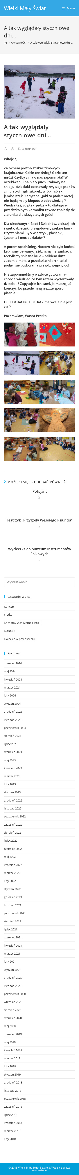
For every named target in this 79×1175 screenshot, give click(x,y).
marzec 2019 (12, 1058)
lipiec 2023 (10, 744)
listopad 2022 (12, 808)
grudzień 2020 (13, 978)
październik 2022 (15, 816)
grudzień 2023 (13, 712)
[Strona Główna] (5, 43)
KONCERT (10, 631)
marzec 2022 (12, 873)
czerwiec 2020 (13, 1018)
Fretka (8, 615)
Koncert (9, 607)
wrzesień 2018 (13, 1107)
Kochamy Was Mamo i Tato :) (22, 623)
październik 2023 (15, 728)
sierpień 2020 (12, 1010)
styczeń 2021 (12, 970)
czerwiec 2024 (13, 663)
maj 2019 (10, 1042)
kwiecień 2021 (13, 945)
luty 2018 (10, 1139)
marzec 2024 (12, 687)
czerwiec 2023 (13, 752)
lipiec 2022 (10, 840)
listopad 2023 (12, 720)
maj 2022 (10, 857)
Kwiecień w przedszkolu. (19, 639)
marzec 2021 (12, 953)
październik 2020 (15, 994)
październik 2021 (15, 913)
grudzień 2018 (13, 1082)
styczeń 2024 (12, 704)
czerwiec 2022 (13, 849)
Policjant (39, 491)
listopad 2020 (12, 986)
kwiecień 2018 (13, 1123)
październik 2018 (15, 1099)
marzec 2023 (12, 776)
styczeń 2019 (12, 1074)
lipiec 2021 (10, 929)
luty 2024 (10, 695)
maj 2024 (10, 671)
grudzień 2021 (13, 897)
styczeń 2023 (12, 792)
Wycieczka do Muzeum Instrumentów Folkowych (39, 551)
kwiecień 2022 (13, 865)
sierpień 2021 (12, 921)
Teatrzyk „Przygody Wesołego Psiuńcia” (39, 520)
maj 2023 (10, 760)
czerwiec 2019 (13, 1034)
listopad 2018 (12, 1091)
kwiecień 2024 (13, 679)
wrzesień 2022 (13, 825)
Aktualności (29, 149)
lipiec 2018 (10, 1115)
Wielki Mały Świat (25, 8)
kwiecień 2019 (13, 1050)
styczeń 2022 (12, 889)
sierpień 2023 (12, 736)
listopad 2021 (12, 905)
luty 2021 (10, 961)
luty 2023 (10, 784)
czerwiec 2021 (13, 937)
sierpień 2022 (12, 833)
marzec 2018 (12, 1131)
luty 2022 (10, 881)
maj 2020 (10, 1026)
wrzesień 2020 (13, 1002)
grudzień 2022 (13, 800)
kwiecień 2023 (13, 768)
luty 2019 (10, 1066)
